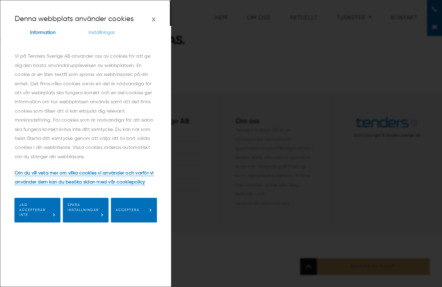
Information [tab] (43, 32)
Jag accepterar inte (32, 210)
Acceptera (128, 210)
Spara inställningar (83, 207)
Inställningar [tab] (101, 32)
